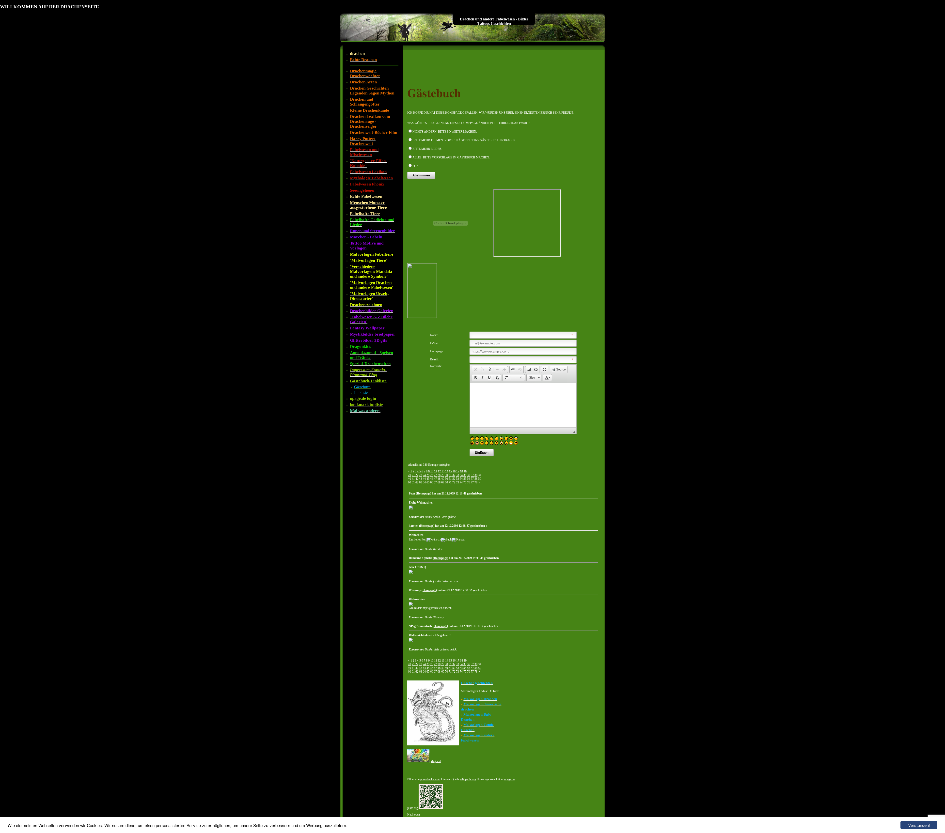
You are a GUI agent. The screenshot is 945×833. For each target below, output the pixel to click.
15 (450, 471)
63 (420, 482)
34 (461, 475)
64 (424, 482)
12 (439, 471)
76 (468, 482)
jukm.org (413, 808)
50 (446, 478)
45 (427, 478)
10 (431, 471)
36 (468, 475)
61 (413, 482)
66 (431, 482)
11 (435, 471)
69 (442, 482)
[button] (475, 369)
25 (427, 475)
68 (439, 482)
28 (439, 475)
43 (420, 478)
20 (409, 475)
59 (479, 478)
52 (453, 478)
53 (457, 478)
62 (416, 482)
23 (420, 475)
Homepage (423, 493)
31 (450, 475)
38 (475, 475)
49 (442, 478)
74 (461, 482)
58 (475, 478)
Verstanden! (919, 825)
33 (457, 475)
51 (450, 478)
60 (409, 482)
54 (461, 478)
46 (431, 478)
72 (453, 482)
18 (461, 471)
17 (457, 471)
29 (442, 475)
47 (435, 478)
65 (427, 482)
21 (413, 475)
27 (435, 475)
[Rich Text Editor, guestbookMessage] (523, 405)
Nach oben (413, 814)
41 (413, 478)
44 (424, 478)
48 (439, 478)
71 (450, 482)
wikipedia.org (468, 779)
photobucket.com (430, 779)
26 (431, 475)
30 (446, 475)
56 (468, 478)
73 (457, 482)
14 (446, 471)
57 (472, 478)
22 (416, 475)
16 (454, 471)
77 (472, 482)
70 (446, 482)
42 (416, 478)
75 (464, 482)
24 (424, 475)
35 (464, 475)
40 (409, 478)
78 (475, 482)
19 (465, 471)
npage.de (509, 779)
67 (435, 482)
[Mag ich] (435, 761)
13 (442, 471)
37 (472, 475)
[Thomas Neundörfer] (422, 317)
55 (464, 478)
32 (453, 475)
